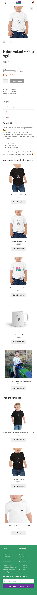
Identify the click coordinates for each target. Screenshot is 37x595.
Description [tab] (6, 102)
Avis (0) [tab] (5, 112)
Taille (4, 69)
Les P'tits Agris (12, 93)
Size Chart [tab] (6, 117)
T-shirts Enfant (13, 91)
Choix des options (18, 202)
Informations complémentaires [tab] (12, 107)
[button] (5, 3)
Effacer (21, 71)
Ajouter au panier (17, 81)
